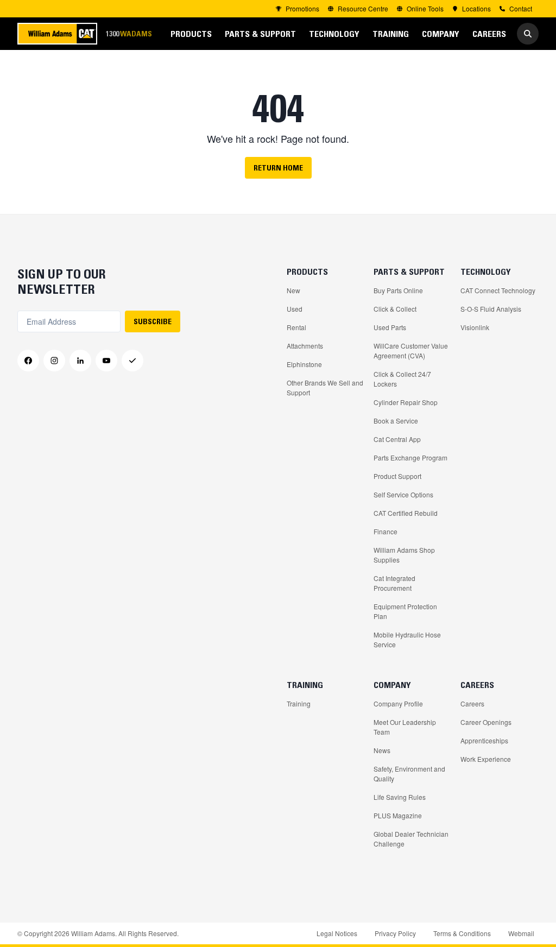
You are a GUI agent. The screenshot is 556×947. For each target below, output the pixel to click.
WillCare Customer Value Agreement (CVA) (411, 350)
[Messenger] (132, 360)
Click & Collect (395, 308)
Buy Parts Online (398, 290)
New (293, 290)
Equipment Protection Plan (405, 611)
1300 (128, 33)
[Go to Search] (528, 34)
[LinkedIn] (80, 360)
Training (299, 703)
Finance (385, 531)
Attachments (305, 345)
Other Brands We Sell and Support (325, 387)
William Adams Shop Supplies (404, 554)
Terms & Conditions (462, 933)
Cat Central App (397, 439)
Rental (296, 327)
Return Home (278, 168)
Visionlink (474, 327)
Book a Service (396, 420)
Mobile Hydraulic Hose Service (407, 639)
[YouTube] (106, 360)
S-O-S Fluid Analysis (490, 308)
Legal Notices (337, 933)
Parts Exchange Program (410, 457)
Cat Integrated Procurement (394, 582)
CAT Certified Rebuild (406, 512)
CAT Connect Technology (497, 290)
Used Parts (390, 327)
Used (294, 308)
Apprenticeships (484, 740)
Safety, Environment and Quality (409, 773)
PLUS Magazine (398, 815)
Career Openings (485, 722)
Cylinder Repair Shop (406, 402)
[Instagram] (54, 360)
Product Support (397, 476)
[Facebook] (28, 360)
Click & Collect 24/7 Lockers (402, 378)
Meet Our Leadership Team (405, 726)
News (382, 750)
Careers (472, 703)
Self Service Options (403, 494)
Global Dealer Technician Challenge (411, 838)
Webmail (521, 933)
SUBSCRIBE (153, 321)
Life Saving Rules (400, 796)
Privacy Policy (395, 933)
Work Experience (485, 758)
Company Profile (398, 703)
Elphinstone (304, 364)
